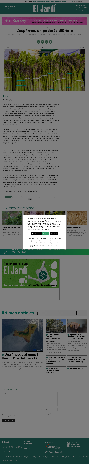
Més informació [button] (36, 233)
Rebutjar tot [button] (54, 233)
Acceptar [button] (45, 233)
